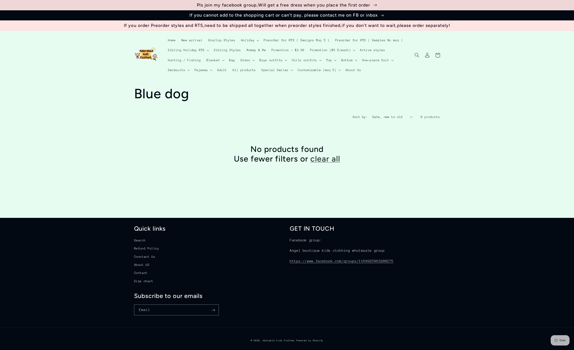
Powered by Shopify (309, 340)
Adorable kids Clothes (278, 340)
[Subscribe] (213, 309)
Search (140, 240)
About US (142, 265)
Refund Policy (146, 248)
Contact (141, 273)
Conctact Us (144, 256)
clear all (325, 159)
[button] (249, 40)
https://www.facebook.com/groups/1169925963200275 (341, 261)
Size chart (143, 281)
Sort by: (360, 117)
